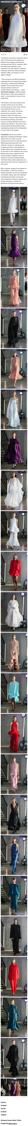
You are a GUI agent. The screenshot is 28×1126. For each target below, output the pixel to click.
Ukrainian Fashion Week (12, 2)
